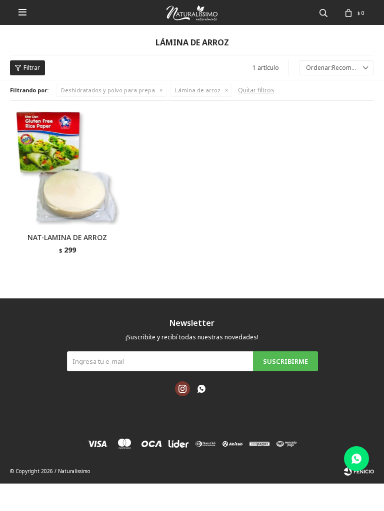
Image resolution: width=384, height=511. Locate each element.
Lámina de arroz (197, 90)
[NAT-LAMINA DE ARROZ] (67, 168)
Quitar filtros (256, 90)
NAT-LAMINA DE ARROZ (67, 237)
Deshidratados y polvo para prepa (108, 90)
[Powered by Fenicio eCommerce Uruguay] (359, 471)
